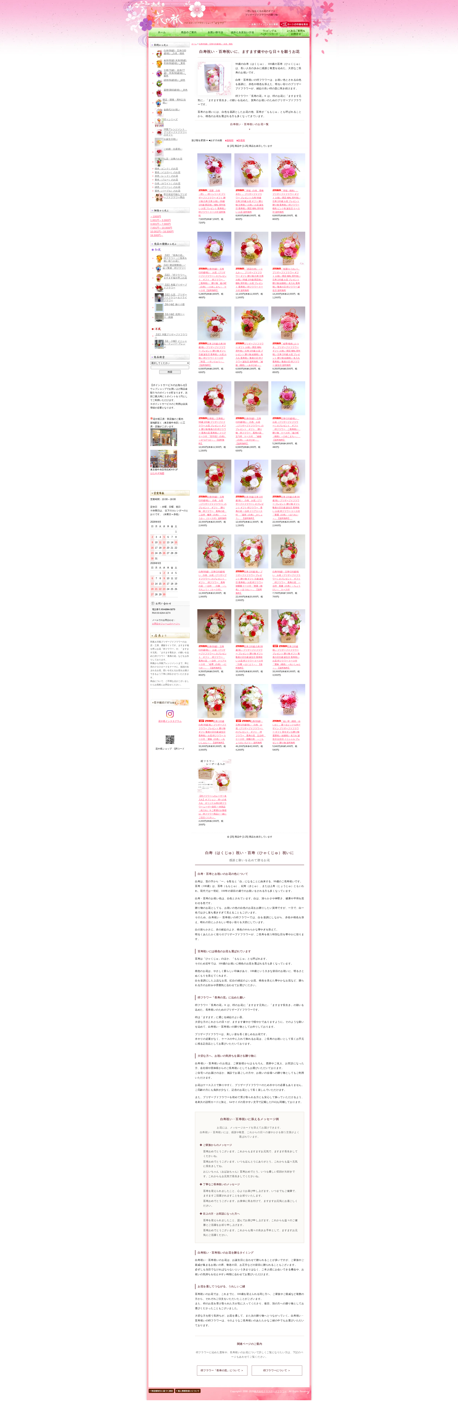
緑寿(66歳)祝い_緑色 (174, 80)
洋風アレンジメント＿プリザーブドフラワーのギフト (175, 132)
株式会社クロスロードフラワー (270, 1391)
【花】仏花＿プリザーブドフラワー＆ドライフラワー (175, 297)
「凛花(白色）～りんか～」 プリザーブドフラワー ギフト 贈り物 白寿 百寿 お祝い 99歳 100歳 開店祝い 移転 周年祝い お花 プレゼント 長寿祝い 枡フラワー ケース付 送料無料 (250, 280)
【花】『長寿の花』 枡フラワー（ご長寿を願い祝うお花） (175, 258)
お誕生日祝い (171, 139)
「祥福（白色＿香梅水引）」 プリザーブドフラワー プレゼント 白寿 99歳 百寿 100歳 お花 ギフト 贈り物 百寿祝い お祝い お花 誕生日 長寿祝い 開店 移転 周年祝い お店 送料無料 (250, 201)
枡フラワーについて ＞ (276, 1370)
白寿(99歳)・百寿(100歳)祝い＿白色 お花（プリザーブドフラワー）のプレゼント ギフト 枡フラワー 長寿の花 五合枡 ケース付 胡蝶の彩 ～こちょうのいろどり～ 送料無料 (251, 732)
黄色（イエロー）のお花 (167, 172)
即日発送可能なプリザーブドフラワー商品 (175, 196)
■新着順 (241, 140)
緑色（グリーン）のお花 (167, 187)
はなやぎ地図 (157, 473)
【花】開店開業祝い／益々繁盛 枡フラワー (174, 266)
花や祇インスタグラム (170, 721)
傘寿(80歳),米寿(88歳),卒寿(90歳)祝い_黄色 (175, 62)
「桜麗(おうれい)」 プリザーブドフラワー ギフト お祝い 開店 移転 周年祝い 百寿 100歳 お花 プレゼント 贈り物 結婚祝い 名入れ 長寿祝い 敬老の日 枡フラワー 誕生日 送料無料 (286, 280)
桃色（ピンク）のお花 (166, 168)
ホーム (194, 44)
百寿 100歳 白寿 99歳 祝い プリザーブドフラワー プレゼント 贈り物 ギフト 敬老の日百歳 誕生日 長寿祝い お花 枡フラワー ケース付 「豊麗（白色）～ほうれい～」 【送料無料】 (286, 508)
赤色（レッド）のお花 (166, 176)
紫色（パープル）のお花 (167, 190)
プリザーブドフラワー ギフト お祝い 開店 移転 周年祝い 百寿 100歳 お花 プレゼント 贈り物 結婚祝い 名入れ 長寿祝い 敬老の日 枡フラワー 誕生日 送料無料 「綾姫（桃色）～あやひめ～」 (250, 354)
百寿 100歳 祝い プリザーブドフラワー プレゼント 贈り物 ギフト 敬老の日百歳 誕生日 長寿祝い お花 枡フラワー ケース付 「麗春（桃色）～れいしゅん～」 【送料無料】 (286, 657)
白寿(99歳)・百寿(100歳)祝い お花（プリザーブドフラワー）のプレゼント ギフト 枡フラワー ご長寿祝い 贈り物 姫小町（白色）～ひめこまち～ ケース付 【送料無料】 (212, 280)
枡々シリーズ (171, 119)
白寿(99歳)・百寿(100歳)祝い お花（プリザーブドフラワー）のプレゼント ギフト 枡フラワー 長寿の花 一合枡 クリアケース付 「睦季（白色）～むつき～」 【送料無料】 (212, 657)
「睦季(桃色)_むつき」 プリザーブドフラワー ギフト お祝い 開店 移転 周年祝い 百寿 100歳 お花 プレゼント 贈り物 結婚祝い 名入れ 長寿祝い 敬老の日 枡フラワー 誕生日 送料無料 (286, 354)
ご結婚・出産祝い (173, 149)
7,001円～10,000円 (161, 227)
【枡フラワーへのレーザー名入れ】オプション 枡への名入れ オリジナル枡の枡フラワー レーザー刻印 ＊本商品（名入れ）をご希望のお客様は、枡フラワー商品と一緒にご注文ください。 (212, 807)
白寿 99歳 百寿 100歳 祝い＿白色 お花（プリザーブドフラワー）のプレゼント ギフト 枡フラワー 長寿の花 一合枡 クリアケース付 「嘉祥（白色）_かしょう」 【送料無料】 (250, 508)
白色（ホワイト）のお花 (167, 183)
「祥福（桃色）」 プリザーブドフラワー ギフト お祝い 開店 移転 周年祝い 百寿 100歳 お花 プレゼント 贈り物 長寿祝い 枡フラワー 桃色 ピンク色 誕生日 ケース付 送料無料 (286, 201)
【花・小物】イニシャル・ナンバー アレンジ (175, 344)
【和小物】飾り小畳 (174, 304)
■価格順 (229, 140)
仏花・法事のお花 (173, 158)
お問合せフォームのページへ (166, 623)
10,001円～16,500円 (162, 231)
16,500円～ (156, 235)
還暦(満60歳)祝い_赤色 (175, 90)
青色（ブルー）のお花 (166, 179)
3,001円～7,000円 (160, 224)
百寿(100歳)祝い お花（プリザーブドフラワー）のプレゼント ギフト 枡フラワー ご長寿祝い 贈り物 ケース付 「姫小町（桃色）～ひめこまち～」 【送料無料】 (286, 429)
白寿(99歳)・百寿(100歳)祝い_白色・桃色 (175, 52)
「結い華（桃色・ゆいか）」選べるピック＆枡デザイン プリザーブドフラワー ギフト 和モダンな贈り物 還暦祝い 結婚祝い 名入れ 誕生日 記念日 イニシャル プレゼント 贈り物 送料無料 (286, 732)
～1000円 (155, 216)
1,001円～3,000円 (160, 220)
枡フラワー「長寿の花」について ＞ (222, 1370)
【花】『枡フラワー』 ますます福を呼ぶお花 (175, 276)
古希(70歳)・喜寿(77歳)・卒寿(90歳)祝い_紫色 (175, 73)
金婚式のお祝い (172, 109)
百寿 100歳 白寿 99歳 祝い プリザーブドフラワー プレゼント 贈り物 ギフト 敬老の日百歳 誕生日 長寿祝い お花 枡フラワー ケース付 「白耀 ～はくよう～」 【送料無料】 (249, 657)
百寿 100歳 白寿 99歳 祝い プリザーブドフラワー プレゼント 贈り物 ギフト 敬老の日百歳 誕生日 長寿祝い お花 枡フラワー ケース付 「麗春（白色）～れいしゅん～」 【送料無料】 (212, 732)
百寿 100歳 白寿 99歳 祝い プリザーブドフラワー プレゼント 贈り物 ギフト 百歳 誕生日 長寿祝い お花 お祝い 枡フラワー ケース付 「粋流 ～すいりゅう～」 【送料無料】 (212, 354)
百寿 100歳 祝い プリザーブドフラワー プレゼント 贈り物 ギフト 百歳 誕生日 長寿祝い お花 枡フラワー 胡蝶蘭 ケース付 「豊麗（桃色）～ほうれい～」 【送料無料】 (250, 582)
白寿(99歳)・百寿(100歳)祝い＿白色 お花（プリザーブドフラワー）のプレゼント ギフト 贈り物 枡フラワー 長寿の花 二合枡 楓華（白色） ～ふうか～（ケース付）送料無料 (212, 508)
